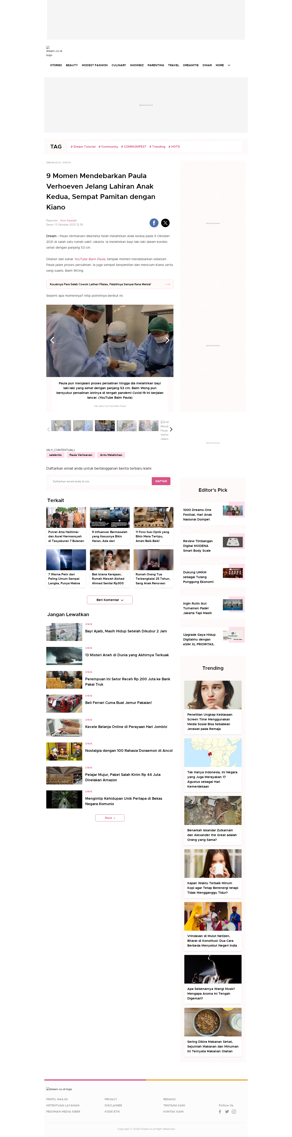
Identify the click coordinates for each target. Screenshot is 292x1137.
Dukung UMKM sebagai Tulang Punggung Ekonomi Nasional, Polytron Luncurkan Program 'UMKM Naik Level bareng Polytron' (198, 577)
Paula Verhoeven (81, 455)
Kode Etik (112, 1111)
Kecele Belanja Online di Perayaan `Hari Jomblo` (126, 726)
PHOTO (67, 162)
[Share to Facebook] (154, 222)
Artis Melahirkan (111, 455)
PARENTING (156, 65)
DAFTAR (161, 481)
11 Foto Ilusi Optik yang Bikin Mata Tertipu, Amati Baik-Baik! (152, 536)
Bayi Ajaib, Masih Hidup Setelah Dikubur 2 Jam (126, 631)
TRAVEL (173, 65)
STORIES (56, 65)
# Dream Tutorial (83, 147)
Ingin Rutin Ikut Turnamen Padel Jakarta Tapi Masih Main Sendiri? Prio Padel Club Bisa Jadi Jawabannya (198, 608)
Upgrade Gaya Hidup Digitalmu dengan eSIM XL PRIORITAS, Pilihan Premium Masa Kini (200, 640)
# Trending (157, 147)
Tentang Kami (174, 1105)
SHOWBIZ (137, 65)
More (108, 818)
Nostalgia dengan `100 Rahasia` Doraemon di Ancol (129, 750)
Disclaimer (113, 1105)
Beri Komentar (108, 600)
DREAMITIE (191, 65)
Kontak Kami (173, 1111)
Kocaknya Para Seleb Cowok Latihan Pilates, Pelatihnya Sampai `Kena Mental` (100, 284)
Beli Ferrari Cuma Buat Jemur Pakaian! (118, 702)
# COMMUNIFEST (133, 147)
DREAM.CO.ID (53, 162)
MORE (220, 65)
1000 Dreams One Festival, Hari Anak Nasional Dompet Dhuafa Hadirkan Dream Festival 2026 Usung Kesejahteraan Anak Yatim (199, 515)
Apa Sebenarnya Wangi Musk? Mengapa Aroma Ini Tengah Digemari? (211, 993)
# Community (108, 147)
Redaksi (169, 1099)
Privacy (111, 1099)
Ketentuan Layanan (62, 1105)
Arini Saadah (68, 220)
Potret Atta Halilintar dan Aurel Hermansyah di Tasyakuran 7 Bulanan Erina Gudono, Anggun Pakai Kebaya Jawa (66, 541)
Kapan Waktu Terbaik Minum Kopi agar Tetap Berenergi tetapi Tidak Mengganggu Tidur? (212, 888)
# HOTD (174, 147)
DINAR (207, 65)
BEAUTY (72, 65)
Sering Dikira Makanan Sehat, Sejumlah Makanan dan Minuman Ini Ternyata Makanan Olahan (213, 1046)
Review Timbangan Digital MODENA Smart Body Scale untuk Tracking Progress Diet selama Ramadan (199, 546)
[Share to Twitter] (165, 222)
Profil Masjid (57, 1099)
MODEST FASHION (95, 65)
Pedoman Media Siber (63, 1111)
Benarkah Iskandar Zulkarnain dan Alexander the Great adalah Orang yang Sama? (212, 835)
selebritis (55, 455)
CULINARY (119, 65)
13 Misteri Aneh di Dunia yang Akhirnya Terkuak (127, 655)
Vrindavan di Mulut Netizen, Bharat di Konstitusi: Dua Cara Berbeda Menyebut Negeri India (212, 941)
